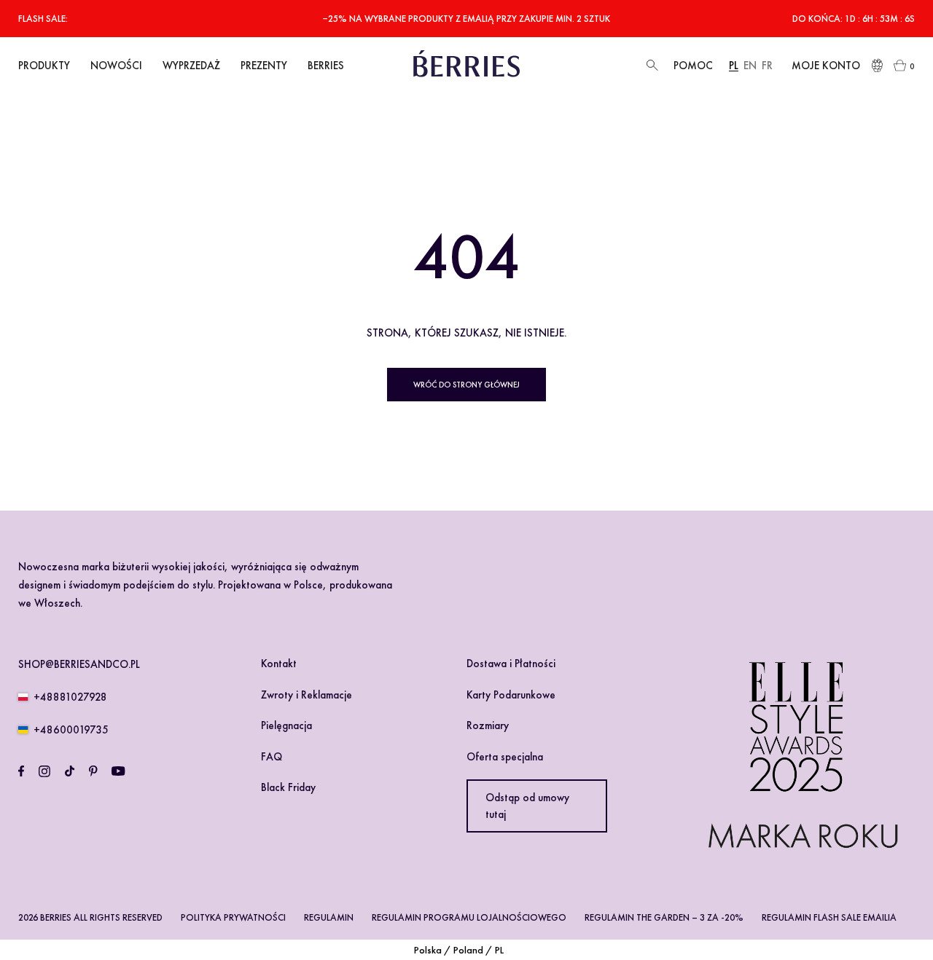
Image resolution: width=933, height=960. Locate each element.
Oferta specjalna (504, 756)
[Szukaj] (650, 65)
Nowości (116, 65)
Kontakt (279, 663)
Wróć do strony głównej (466, 384)
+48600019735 (71, 730)
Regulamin (329, 917)
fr (767, 65)
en (750, 65)
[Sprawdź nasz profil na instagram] (44, 771)
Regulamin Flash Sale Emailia (829, 917)
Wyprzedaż (191, 65)
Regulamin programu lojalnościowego (469, 917)
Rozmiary (487, 725)
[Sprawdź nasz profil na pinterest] (93, 771)
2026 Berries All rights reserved (90, 917)
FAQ (271, 756)
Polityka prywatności (233, 917)
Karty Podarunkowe (510, 695)
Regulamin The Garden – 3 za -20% (664, 917)
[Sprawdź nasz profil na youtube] (118, 771)
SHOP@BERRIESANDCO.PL (79, 664)
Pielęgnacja (286, 725)
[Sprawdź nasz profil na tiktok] (69, 771)
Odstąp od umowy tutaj (527, 806)
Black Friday (288, 787)
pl (733, 65)
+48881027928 (70, 697)
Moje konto (826, 65)
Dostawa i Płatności (510, 663)
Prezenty (264, 65)
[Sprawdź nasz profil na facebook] (21, 771)
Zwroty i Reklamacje (306, 695)
